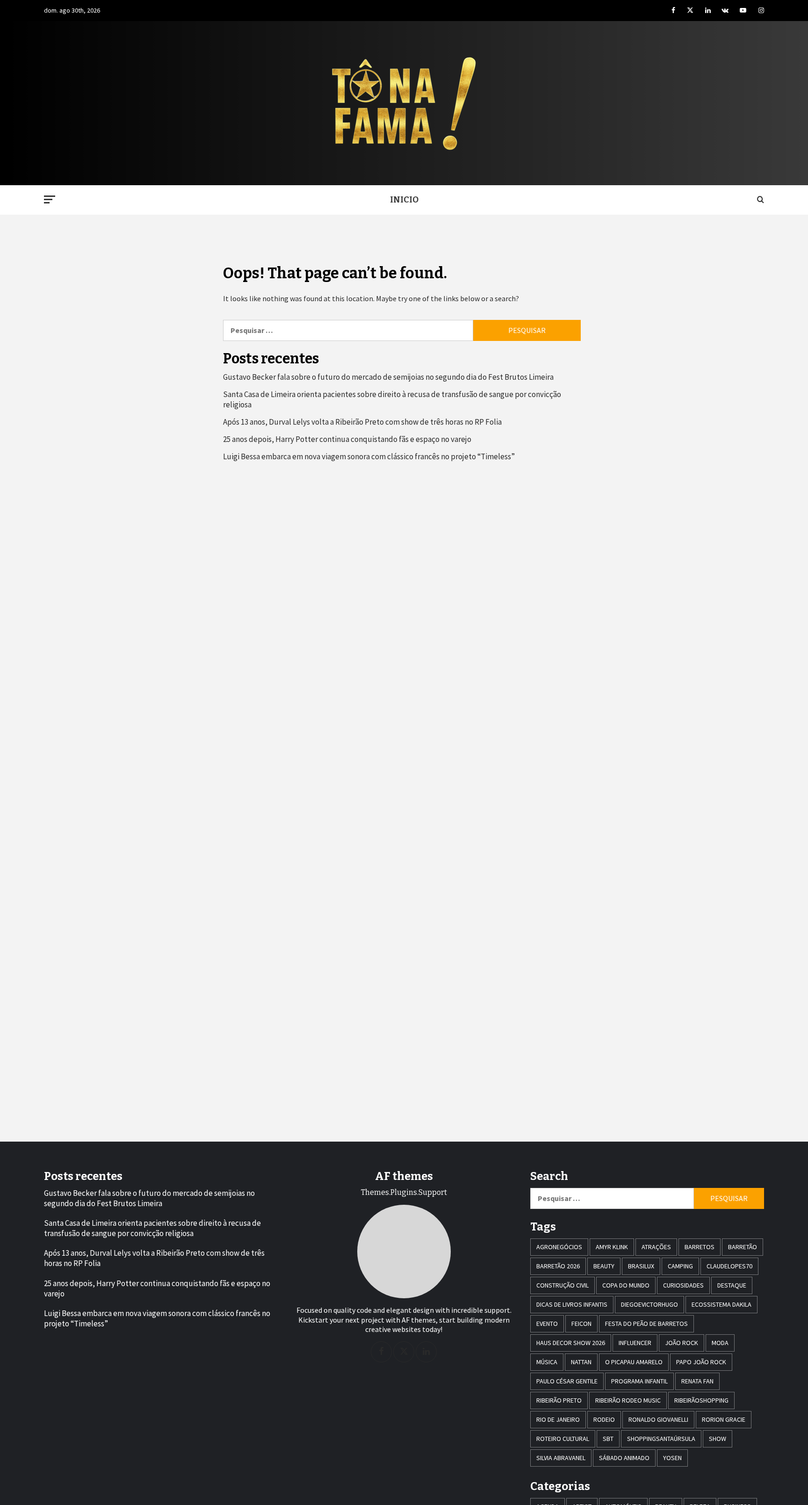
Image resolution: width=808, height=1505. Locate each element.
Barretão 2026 (558, 1266)
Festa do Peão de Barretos (646, 1323)
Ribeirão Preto (559, 1400)
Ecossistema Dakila (721, 1304)
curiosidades (683, 1285)
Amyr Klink (612, 1247)
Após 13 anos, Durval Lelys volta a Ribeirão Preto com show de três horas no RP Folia (362, 422)
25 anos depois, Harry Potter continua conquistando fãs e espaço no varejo (347, 439)
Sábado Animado (624, 1458)
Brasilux (641, 1266)
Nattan (581, 1362)
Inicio (404, 200)
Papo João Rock (701, 1362)
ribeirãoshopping (701, 1400)
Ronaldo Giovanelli (658, 1419)
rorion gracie (723, 1419)
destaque (731, 1285)
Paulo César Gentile (567, 1381)
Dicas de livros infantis (571, 1304)
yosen (672, 1458)
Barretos (699, 1247)
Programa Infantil (639, 1381)
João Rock (681, 1343)
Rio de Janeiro (558, 1419)
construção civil (562, 1285)
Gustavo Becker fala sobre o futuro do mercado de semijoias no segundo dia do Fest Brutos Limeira (388, 377)
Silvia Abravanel (560, 1458)
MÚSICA (546, 1362)
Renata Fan (697, 1381)
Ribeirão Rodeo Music (628, 1400)
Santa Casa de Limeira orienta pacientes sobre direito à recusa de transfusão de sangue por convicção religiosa (392, 399)
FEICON (581, 1323)
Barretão (742, 1247)
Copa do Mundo (625, 1285)
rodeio (604, 1419)
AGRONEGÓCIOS (559, 1247)
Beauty (603, 1266)
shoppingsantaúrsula (661, 1438)
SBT (608, 1438)
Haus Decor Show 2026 (570, 1343)
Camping (680, 1266)
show (717, 1438)
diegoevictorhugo (649, 1304)
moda (720, 1343)
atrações (656, 1247)
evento (547, 1323)
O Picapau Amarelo (634, 1362)
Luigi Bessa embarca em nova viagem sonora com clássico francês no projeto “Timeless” (369, 456)
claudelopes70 (729, 1266)
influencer (635, 1343)
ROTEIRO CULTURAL (562, 1438)
